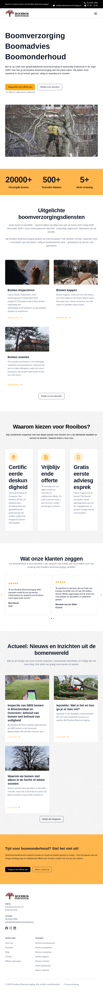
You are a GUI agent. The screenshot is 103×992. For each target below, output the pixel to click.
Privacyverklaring (71, 984)
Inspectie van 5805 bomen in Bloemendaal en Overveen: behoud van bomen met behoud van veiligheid (25, 713)
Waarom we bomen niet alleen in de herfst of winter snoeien (26, 780)
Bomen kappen (66, 290)
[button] (95, 13)
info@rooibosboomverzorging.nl (19, 922)
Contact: (9, 916)
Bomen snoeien (18, 357)
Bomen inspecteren (21, 290)
